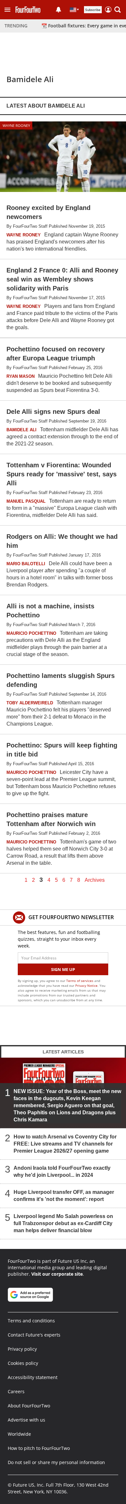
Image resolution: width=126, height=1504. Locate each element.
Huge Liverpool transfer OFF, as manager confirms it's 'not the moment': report (64, 1195)
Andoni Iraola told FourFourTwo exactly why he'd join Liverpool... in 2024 (62, 1171)
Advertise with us (26, 1420)
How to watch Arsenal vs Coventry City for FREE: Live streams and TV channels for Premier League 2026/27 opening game (65, 1144)
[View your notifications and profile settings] (58, 9)
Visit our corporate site (57, 1274)
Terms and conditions (31, 1321)
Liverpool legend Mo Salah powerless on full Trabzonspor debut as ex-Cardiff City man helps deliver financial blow (63, 1223)
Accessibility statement (33, 1377)
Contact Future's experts (34, 1335)
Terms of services (80, 980)
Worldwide (19, 1434)
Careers (16, 1391)
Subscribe (92, 9)
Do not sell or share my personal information (56, 1462)
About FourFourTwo (29, 1406)
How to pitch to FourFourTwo (39, 1448)
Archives (95, 880)
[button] (7, 9)
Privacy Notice (86, 985)
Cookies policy (23, 1363)
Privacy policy (22, 1349)
